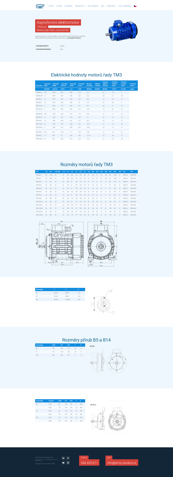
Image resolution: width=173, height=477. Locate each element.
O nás (59, 6)
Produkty (80, 6)
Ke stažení (93, 6)
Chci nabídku (125, 6)
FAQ (102, 6)
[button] (136, 6)
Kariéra (68, 6)
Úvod (51, 6)
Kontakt (111, 6)
